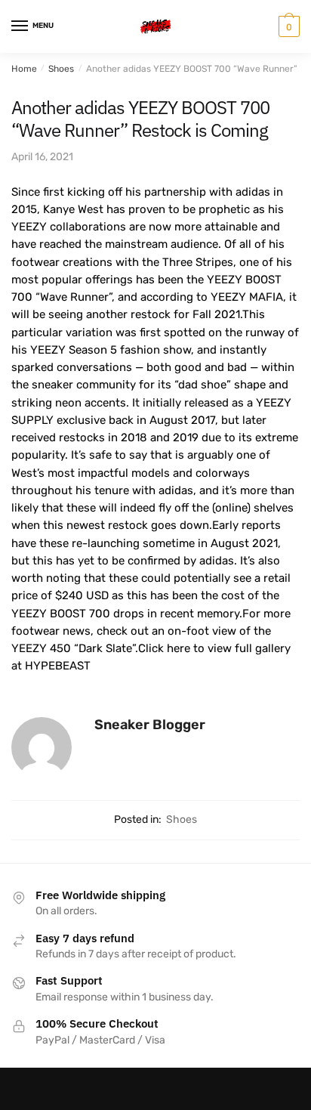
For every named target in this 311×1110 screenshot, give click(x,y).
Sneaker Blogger (149, 724)
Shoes (61, 68)
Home (24, 68)
